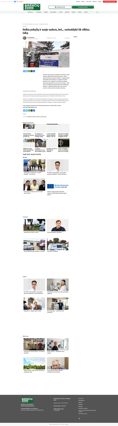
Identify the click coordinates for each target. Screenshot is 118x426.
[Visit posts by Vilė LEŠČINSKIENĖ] (24, 38)
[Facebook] (15, 1)
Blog (26, 24)
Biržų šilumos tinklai (31, 116)
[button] (97, 12)
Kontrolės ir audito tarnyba (41, 116)
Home (24, 24)
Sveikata (24, 276)
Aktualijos (25, 26)
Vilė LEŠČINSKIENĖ (30, 37)
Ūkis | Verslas (26, 336)
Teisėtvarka (25, 217)
